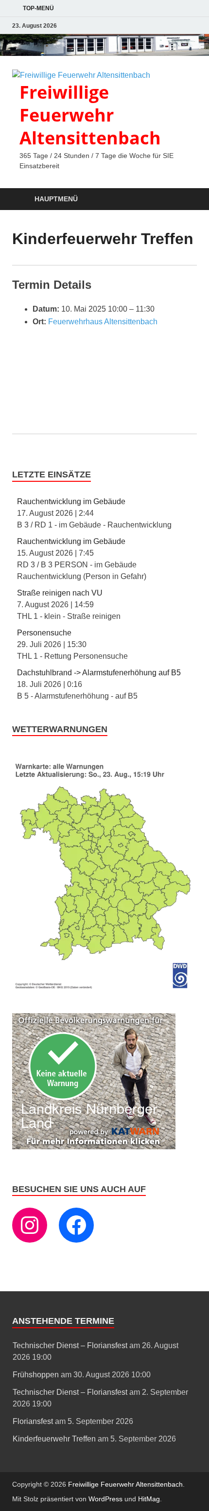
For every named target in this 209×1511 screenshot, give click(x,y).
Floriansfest (33, 1421)
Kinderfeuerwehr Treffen (54, 1439)
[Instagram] (29, 1225)
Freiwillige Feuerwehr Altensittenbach (90, 115)
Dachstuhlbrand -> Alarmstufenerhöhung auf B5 (99, 672)
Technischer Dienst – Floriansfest (70, 1345)
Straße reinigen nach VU (60, 593)
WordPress (105, 1499)
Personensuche (44, 633)
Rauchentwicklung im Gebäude (71, 501)
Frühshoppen (36, 1374)
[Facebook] (76, 1225)
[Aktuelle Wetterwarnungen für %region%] (104, 988)
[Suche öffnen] (184, 199)
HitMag (149, 1499)
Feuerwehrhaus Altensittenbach (102, 321)
